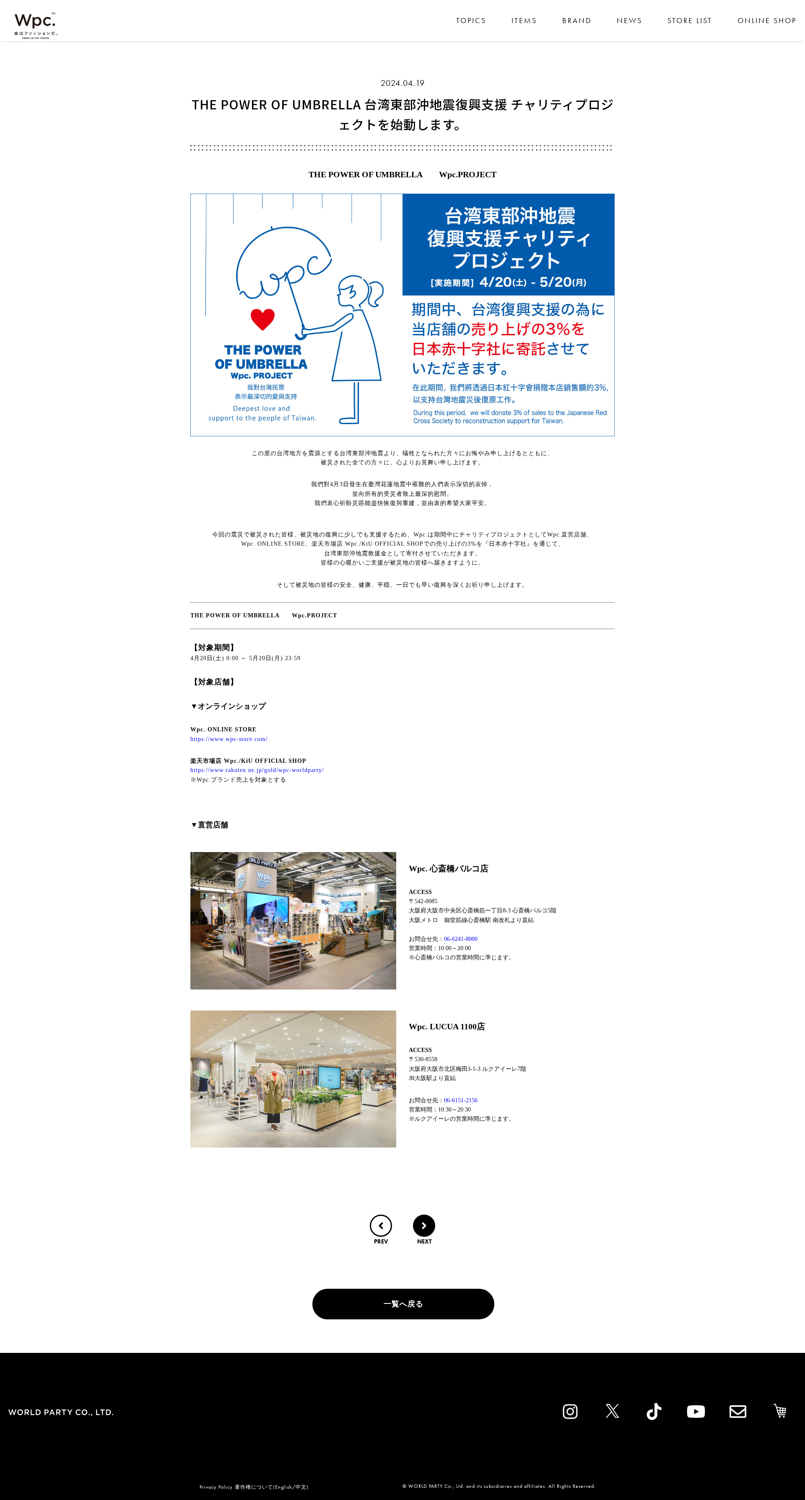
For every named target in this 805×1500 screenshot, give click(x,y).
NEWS (629, 20)
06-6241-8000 (461, 939)
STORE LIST (689, 20)
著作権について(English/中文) (272, 1487)
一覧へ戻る (403, 1303)
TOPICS (471, 20)
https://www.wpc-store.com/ (229, 739)
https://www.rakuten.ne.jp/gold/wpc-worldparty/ (257, 770)
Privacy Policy (216, 1487)
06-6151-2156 (461, 1100)
